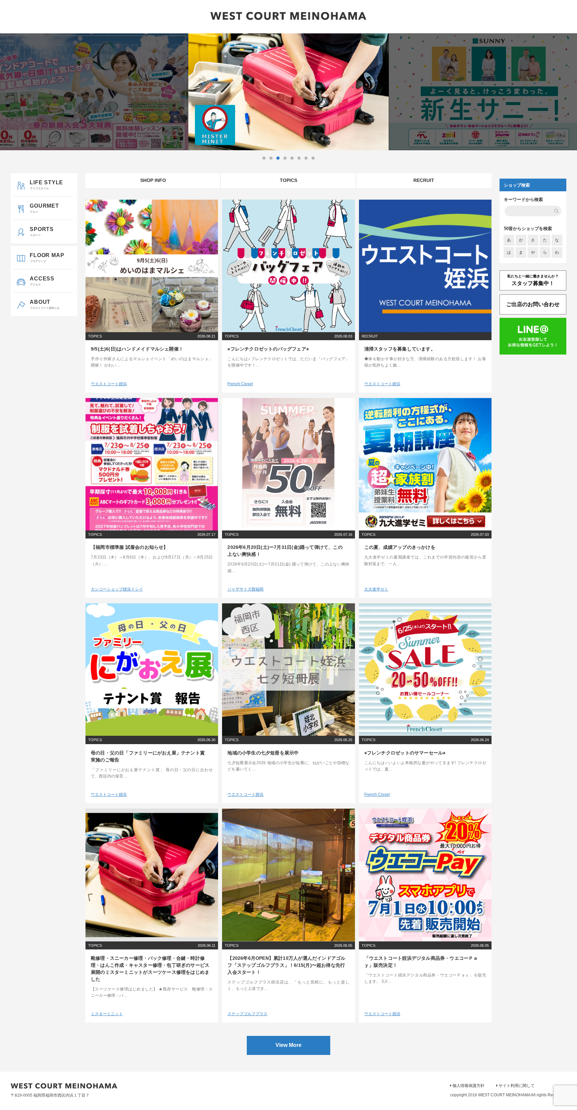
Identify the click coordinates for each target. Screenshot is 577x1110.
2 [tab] (270, 158)
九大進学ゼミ (376, 589)
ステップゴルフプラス (247, 1014)
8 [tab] (313, 158)
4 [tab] (284, 158)
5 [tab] (291, 158)
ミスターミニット (107, 1014)
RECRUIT (423, 180)
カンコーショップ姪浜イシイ (117, 589)
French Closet (240, 384)
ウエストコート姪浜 (109, 384)
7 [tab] (306, 158)
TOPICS (288, 180)
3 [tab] (277, 158)
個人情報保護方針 (468, 1085)
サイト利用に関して (517, 1085)
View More (288, 1045)
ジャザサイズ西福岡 (245, 589)
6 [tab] (299, 158)
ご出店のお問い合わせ (533, 304)
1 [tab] (263, 158)
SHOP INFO (153, 180)
